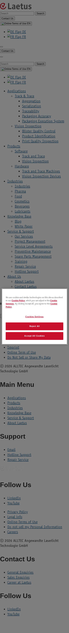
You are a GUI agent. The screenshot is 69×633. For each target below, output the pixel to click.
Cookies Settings (34, 317)
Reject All (34, 326)
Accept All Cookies (34, 336)
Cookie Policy (18, 300)
